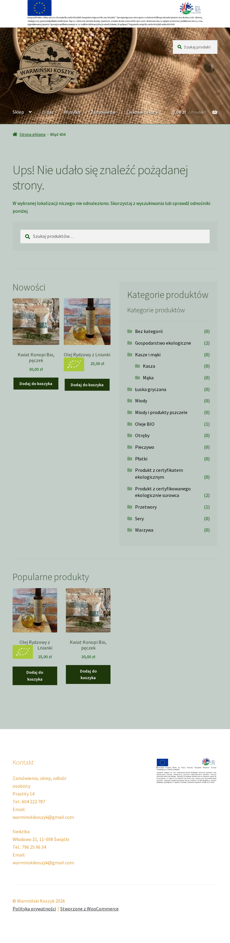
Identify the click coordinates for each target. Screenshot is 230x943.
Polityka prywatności (34, 909)
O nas (48, 112)
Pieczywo (144, 447)
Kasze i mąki (148, 355)
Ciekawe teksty (141, 112)
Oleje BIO (145, 424)
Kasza (149, 366)
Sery (139, 518)
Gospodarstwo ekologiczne (163, 343)
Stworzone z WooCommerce (89, 909)
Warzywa (144, 530)
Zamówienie (103, 112)
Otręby (142, 435)
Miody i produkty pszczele (161, 412)
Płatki (141, 459)
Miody (141, 401)
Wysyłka (72, 112)
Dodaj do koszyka (35, 383)
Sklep (18, 112)
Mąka (148, 378)
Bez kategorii (149, 331)
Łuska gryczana (150, 389)
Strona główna (32, 134)
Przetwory (146, 507)
